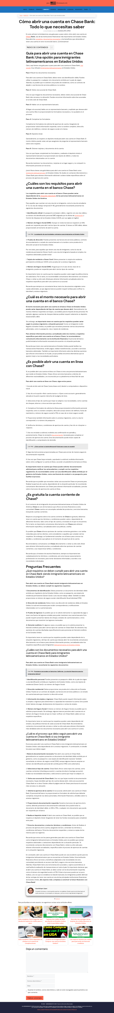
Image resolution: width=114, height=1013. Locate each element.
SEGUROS (53, 9)
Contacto (69, 1009)
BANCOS (46, 9)
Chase (28, 37)
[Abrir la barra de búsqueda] (90, 9)
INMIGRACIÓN (62, 9)
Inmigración (79, 215)
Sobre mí (74, 1009)
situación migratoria (48, 196)
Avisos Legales (40, 1009)
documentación (57, 435)
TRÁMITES (39, 9)
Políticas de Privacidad (50, 1009)
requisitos (39, 39)
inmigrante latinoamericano (35, 173)
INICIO (25, 9)
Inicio (21, 15)
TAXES (86, 9)
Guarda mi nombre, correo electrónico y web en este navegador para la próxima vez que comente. (58, 991)
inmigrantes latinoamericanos (51, 68)
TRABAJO (31, 9)
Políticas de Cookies (61, 1009)
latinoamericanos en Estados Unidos (67, 645)
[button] (50, 47)
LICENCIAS (70, 9)
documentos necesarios (51, 39)
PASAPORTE (78, 9)
